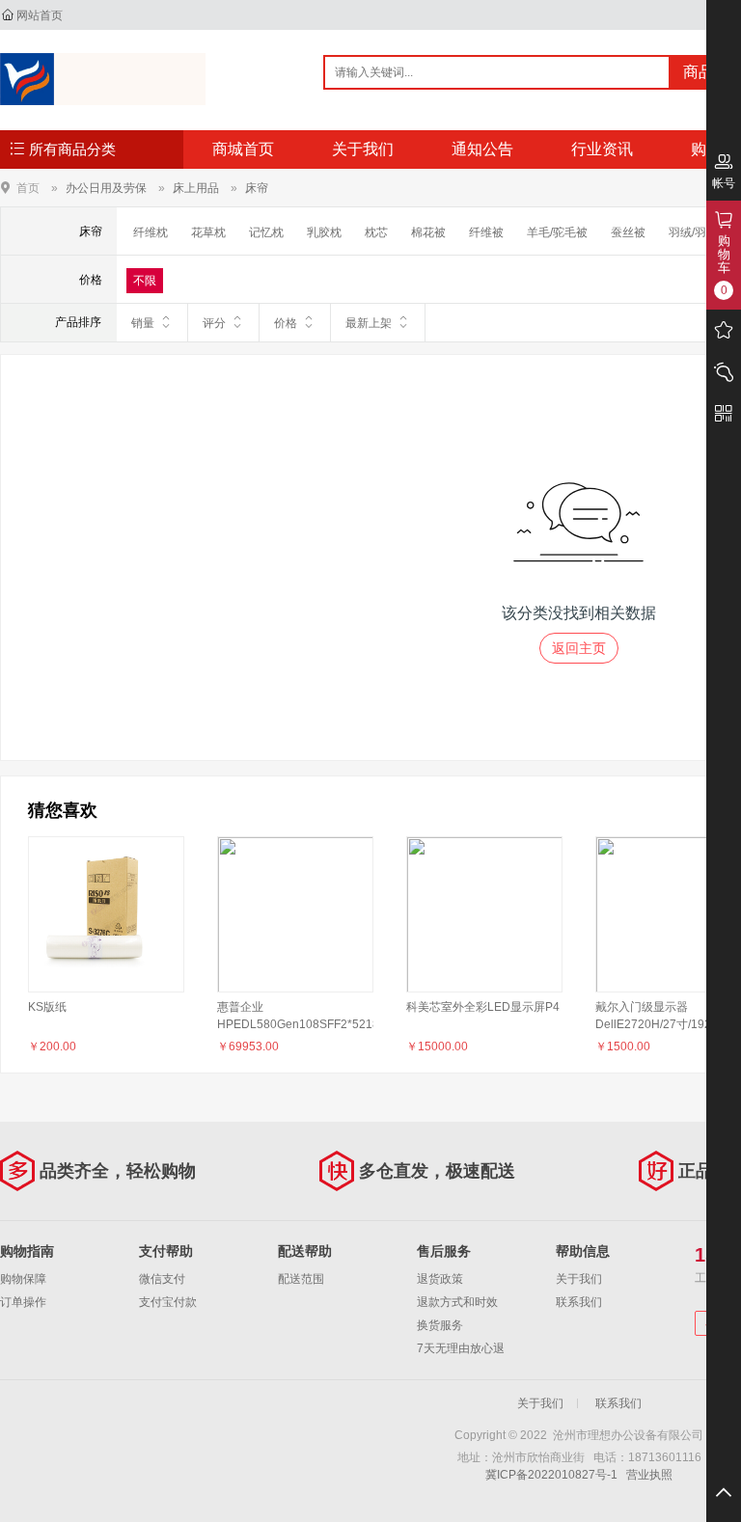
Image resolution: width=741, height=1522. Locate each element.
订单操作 (23, 1302)
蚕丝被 (628, 232)
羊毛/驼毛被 (557, 232)
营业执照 (649, 1474)
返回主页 (579, 648)
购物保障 (23, 1279)
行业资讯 (602, 149)
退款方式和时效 (457, 1302)
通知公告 (482, 149)
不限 (144, 280)
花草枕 (208, 232)
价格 (285, 323)
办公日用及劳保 (106, 188)
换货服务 (440, 1325)
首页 (28, 187)
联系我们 (579, 1302)
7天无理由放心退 (461, 1348)
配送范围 (301, 1279)
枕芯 (376, 232)
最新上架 (368, 323)
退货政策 (440, 1279)
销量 (142, 323)
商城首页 (243, 149)
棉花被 (428, 232)
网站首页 (39, 15)
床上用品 (196, 188)
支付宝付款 (168, 1302)
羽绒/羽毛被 (699, 232)
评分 (214, 323)
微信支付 (162, 1279)
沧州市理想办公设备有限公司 (103, 79)
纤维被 (486, 232)
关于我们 (363, 149)
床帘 (256, 188)
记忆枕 (266, 232)
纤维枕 (150, 232)
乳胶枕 (324, 232)
